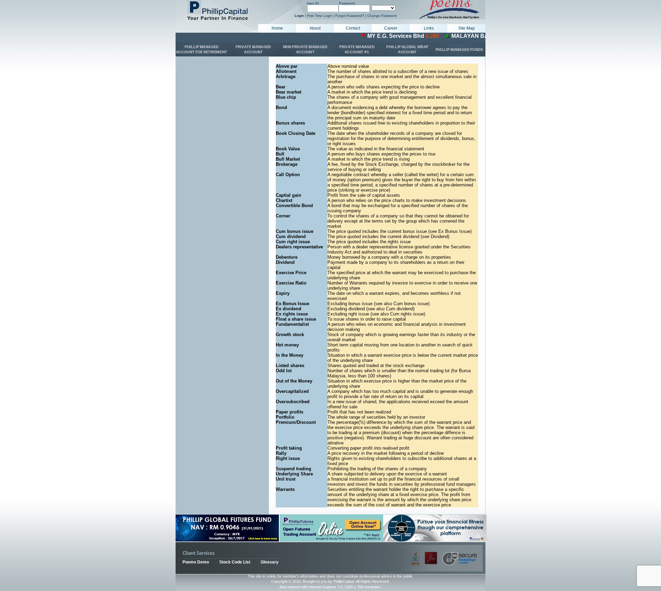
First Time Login (319, 16)
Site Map (466, 28)
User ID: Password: (331, 3)
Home (277, 28)
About (315, 28)
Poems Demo (195, 562)
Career (390, 28)
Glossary (270, 562)
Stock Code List (234, 562)
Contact (353, 28)
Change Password (382, 16)
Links (429, 28)
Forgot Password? (349, 16)
